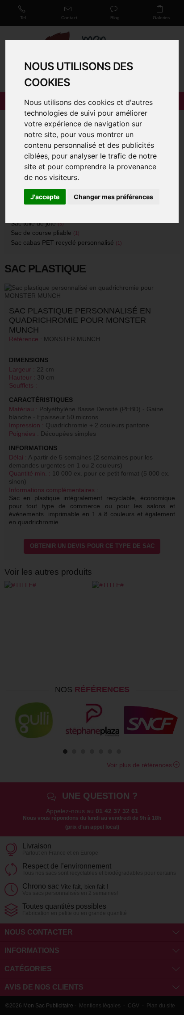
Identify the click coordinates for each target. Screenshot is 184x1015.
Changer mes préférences (113, 196)
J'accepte (44, 196)
